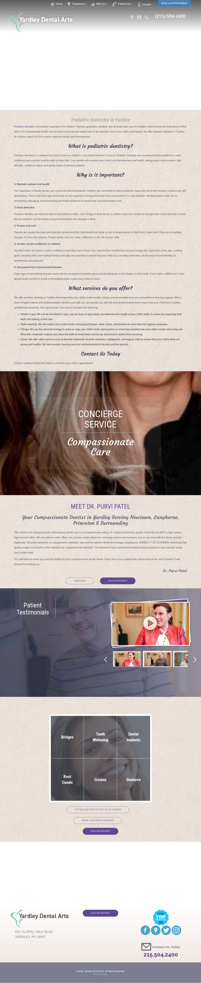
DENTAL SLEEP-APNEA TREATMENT (97, 820)
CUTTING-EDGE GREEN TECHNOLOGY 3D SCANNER (97, 809)
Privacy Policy (100, 974)
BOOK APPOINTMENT (100, 831)
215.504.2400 (161, 954)
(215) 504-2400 (170, 16)
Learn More (80, 580)
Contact (18, 363)
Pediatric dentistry (24, 126)
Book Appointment (118, 580)
